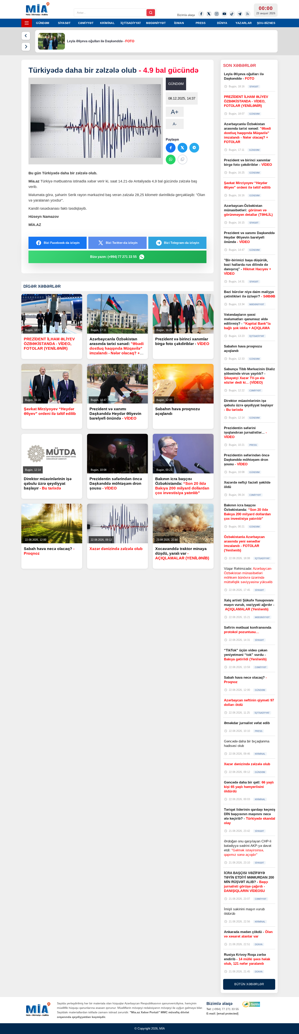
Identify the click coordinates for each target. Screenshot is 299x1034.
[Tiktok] (232, 14)
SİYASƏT (64, 23)
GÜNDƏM (42, 23)
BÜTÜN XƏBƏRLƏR (249, 984)
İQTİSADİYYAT (131, 23)
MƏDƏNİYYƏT (156, 23)
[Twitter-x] (209, 14)
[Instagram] (217, 14)
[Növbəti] (25, 46)
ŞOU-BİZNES (266, 23)
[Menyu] (26, 23)
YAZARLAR (244, 23)
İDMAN (179, 23)
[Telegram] (240, 14)
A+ (175, 111)
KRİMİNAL (107, 23)
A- (175, 124)
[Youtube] (224, 14)
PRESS (200, 23)
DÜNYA (222, 23)
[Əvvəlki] (25, 35)
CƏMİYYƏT (86, 23)
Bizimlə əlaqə (186, 15)
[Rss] (247, 14)
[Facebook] (201, 14)
